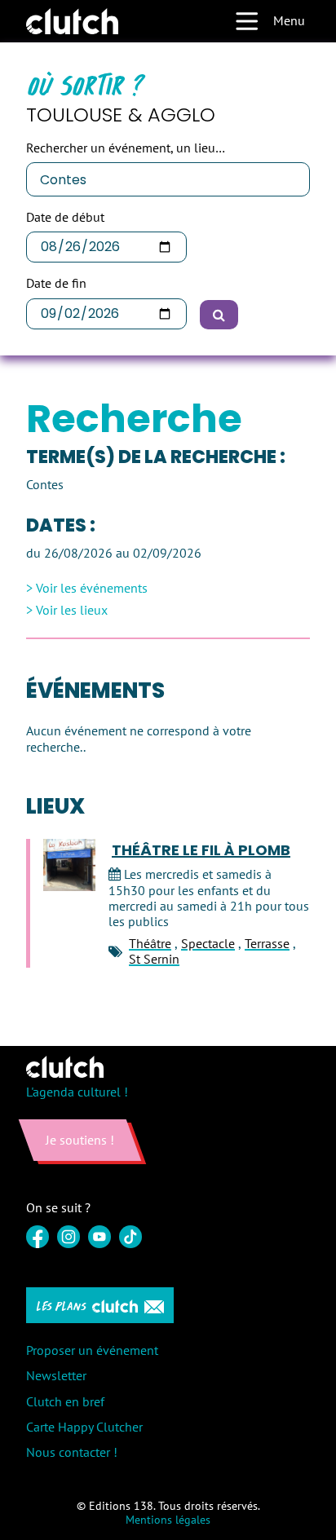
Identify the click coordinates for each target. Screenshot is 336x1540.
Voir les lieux (72, 610)
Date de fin (56, 283)
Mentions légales (168, 1519)
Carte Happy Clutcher (84, 1427)
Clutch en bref (65, 1401)
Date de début (65, 217)
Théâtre (150, 943)
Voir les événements (92, 588)
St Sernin (154, 959)
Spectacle (208, 943)
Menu (289, 20)
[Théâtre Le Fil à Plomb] (69, 865)
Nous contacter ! (71, 1452)
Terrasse (267, 943)
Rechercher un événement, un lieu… (125, 148)
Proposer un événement (92, 1350)
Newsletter (56, 1375)
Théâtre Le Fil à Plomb (201, 850)
